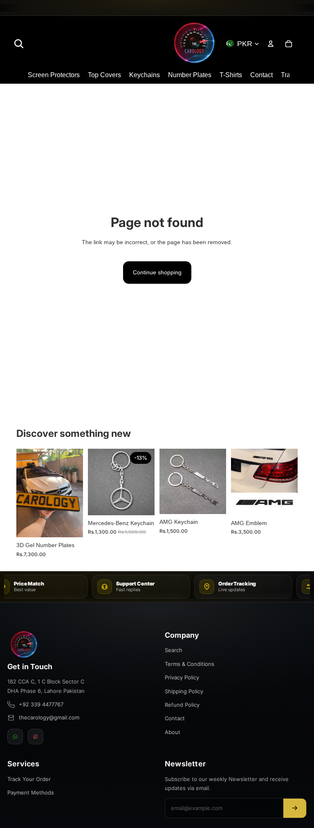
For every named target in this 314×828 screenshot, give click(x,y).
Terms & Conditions (189, 664)
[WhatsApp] (15, 736)
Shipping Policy (184, 691)
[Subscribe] (294, 808)
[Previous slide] (25, 493)
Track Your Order (29, 779)
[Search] (19, 44)
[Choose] (70, 525)
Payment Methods (30, 792)
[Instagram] (35, 736)
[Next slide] (74, 493)
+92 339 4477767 (41, 704)
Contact (175, 718)
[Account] (271, 44)
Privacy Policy (182, 677)
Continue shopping (157, 272)
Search (173, 650)
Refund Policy (182, 704)
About (172, 732)
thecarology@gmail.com (49, 717)
